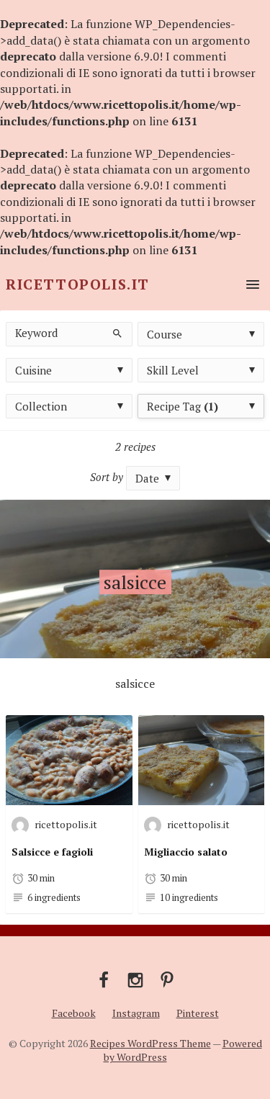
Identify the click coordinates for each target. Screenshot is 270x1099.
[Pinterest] (167, 979)
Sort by (106, 477)
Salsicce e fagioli (52, 851)
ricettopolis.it (66, 823)
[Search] (115, 332)
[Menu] (249, 284)
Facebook (74, 1013)
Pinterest (197, 1013)
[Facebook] (103, 979)
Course (164, 334)
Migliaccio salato (186, 851)
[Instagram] (135, 979)
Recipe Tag (182, 406)
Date (147, 478)
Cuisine (33, 370)
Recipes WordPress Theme (150, 1043)
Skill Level (173, 370)
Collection (41, 406)
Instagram (136, 1013)
